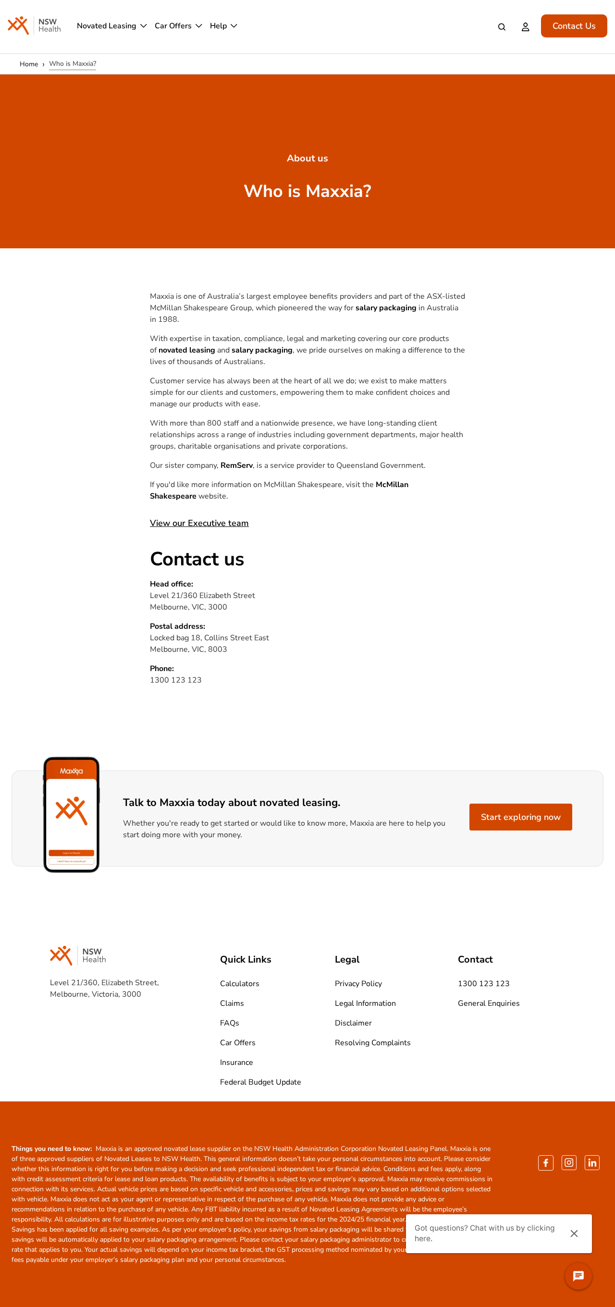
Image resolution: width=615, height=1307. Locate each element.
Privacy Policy (358, 983)
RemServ (237, 465)
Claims (232, 1003)
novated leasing (187, 350)
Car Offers (173, 26)
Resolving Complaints (373, 1043)
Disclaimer (353, 1023)
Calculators (239, 983)
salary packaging (386, 308)
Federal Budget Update (260, 1082)
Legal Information (365, 1003)
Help (218, 26)
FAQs (229, 1023)
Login (527, 27)
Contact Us (574, 26)
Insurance (236, 1062)
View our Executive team (199, 523)
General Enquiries (489, 1003)
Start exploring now (521, 817)
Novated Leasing (106, 26)
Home (29, 64)
